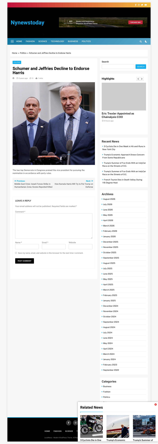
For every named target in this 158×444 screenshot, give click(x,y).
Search (105, 61)
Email (45, 242)
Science (42, 41)
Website (72, 242)
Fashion (30, 41)
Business (73, 41)
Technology (57, 41)
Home (19, 41)
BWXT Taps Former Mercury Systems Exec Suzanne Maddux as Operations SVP (124, 117)
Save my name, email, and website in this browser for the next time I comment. (50, 253)
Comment (20, 211)
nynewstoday (27, 23)
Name (18, 242)
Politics (86, 41)
